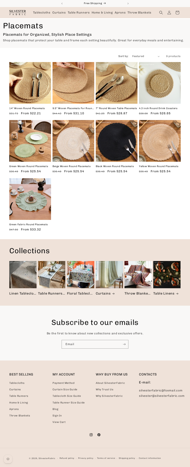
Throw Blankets (138, 293)
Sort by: (123, 56)
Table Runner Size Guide (69, 402)
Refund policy (67, 458)
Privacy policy (86, 458)
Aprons (14, 409)
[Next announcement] (128, 3)
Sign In (57, 415)
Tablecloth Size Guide (67, 396)
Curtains (103, 293)
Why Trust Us (104, 389)
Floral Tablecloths (80, 293)
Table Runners (50, 293)
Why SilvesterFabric (109, 396)
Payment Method (63, 383)
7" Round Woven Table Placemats (116, 108)
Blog (55, 409)
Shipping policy (127, 458)
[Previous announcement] (62, 3)
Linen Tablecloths (23, 293)
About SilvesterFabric (110, 383)
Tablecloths (17, 383)
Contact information (150, 458)
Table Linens (163, 293)
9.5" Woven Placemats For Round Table (73, 108)
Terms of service (106, 458)
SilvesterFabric (47, 458)
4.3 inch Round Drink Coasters (158, 108)
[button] (41, 12)
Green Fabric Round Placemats (28, 224)
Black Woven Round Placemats (115, 166)
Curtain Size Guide (65, 389)
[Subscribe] (124, 344)
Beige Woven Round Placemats (72, 166)
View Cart (59, 422)
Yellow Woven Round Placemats (158, 166)
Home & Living (18, 402)
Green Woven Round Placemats (28, 166)
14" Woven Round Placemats (27, 108)
